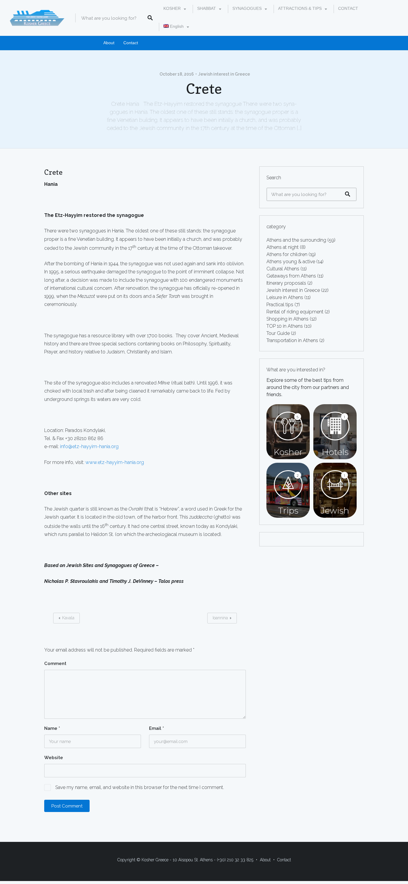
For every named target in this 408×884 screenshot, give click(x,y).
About (108, 43)
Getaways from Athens (291, 276)
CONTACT (348, 8)
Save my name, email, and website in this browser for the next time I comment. (139, 787)
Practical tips (279, 304)
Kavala (68, 617)
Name (52, 728)
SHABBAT (206, 8)
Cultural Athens (282, 269)
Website (53, 757)
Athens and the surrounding (296, 240)
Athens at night (282, 247)
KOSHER (172, 8)
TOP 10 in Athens (284, 326)
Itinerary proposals (286, 283)
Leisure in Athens (284, 297)
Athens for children (286, 254)
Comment (55, 663)
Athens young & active (290, 261)
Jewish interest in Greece (224, 74)
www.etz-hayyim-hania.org (114, 462)
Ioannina (220, 617)
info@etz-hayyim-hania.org (89, 446)
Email (156, 728)
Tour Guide (278, 333)
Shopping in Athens (287, 319)
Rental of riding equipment (294, 312)
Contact (130, 43)
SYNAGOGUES (247, 8)
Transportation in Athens (292, 340)
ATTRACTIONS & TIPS (300, 8)
